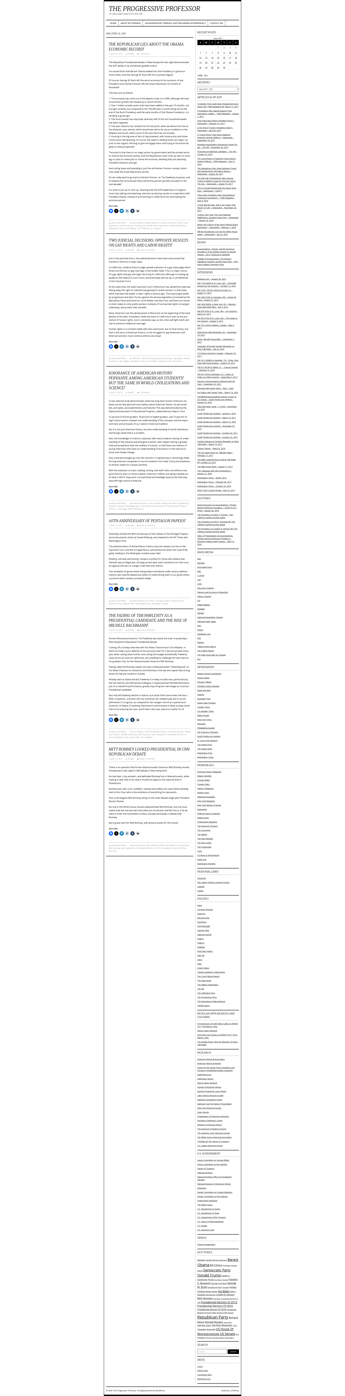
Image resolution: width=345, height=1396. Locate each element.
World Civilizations (136, 509)
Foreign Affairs (203, 780)
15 (218, 57)
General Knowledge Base (129, 506)
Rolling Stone (203, 817)
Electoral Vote (203, 918)
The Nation (202, 834)
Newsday (201, 724)
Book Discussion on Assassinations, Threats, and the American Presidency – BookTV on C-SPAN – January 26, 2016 (217, 508)
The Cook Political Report (208, 976)
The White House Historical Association (214, 1137)
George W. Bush (175, 222)
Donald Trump (209, 1275)
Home (113, 23)
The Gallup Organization (207, 984)
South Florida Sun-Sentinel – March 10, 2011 (216, 417)
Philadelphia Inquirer (206, 728)
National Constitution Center (209, 1099)
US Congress (155, 228)
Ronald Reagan (214, 1322)
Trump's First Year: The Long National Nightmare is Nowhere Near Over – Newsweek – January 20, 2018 (217, 217)
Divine (224, 1390)
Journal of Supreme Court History (211, 1091)
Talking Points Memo (206, 646)
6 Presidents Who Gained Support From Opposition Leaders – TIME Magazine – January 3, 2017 (218, 114)
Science (112, 509)
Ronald (131, 53)
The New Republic (205, 838)
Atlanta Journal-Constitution (209, 673)
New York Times (204, 719)
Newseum (201, 1188)
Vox (199, 659)
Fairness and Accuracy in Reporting (212, 592)
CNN (199, 584)
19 (200, 62)
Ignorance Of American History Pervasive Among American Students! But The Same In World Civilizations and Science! (149, 380)
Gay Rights (177, 358)
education (173, 503)
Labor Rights (123, 361)
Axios (199, 905)
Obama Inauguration (206, 1244)
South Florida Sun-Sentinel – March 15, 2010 (216, 422)
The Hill (200, 989)
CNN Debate (151, 845)
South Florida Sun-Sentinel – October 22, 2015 (217, 437)
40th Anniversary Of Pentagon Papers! (147, 520)
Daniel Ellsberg (138, 600)
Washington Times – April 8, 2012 (212, 478)
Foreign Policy (203, 784)
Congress (226, 1265)
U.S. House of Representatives (210, 1221)
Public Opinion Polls (219, 1313)
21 (212, 62)
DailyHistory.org (204, 1074)
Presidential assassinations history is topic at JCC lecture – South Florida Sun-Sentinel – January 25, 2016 (216, 399)
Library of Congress (205, 1168)
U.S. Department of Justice (208, 1209)
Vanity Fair (201, 859)
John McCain (211, 1295)
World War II (229, 1338)
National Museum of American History (214, 1184)
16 (224, 57)
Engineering (183, 503)
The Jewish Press (204, 744)
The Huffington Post (206, 993)
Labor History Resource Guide (210, 1095)
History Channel (204, 596)
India (143, 506)
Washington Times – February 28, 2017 (214, 482)
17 (230, 57)
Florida (211, 1279)
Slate (199, 964)
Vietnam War (128, 603)
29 (218, 67)
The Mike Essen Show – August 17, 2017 (215, 466)
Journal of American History (209, 1087)
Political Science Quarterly (208, 813)
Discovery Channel (205, 588)
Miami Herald (203, 715)
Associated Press (204, 567)
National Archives (205, 1172)
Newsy (200, 630)
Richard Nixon (177, 600)
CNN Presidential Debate (155, 731)
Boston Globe (203, 678)
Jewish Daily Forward (206, 703)
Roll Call (200, 955)
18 (236, 57)
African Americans (220, 1260)
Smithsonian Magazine (207, 822)
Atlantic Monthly (204, 776)
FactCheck (201, 922)
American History (139, 503)
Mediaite (201, 609)
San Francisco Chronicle (207, 732)
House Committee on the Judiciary (212, 1164)
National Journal (204, 934)
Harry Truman (223, 1287)
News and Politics (118, 222)
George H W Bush (219, 1283)
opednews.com (204, 634)
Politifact (201, 947)
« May (200, 75)
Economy (163, 222)
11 (236, 52)
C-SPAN (200, 575)
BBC (199, 571)
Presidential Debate (177, 225)
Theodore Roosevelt (206, 1329)
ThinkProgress (203, 1005)
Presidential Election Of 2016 (215, 1306)
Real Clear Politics (205, 951)
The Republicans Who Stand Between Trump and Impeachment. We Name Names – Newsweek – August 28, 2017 (216, 171)
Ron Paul (113, 851)
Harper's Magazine (205, 788)
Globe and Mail (203, 690)
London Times (203, 707)
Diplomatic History (205, 1079)
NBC (199, 625)
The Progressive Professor (154, 9)
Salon (199, 959)
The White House (204, 1205)
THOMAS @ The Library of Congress (213, 1141)
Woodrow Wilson (218, 1338)
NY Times (150, 600)
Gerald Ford (212, 1287)
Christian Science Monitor (208, 686)
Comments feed (204, 1374)
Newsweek (202, 809)
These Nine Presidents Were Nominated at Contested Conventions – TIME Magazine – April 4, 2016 (216, 198)
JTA (198, 600)
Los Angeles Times (205, 711)
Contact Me (216, 23)
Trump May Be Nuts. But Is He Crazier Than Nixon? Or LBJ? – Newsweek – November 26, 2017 (217, 208)
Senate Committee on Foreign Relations (214, 1192)
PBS (199, 638)
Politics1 (201, 943)
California (136, 358)
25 (236, 62)
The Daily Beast (204, 980)
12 (200, 57)
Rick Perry (182, 848)
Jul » (206, 75)
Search (233, 1351)
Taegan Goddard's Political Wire (211, 972)
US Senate (227, 1333)
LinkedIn (201, 886)
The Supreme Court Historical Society (213, 1133)
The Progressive (204, 847)
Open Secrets (203, 1112)
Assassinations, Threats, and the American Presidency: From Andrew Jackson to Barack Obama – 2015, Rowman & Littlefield (216, 252)
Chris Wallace (137, 731)
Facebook (201, 878)
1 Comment (144, 53)
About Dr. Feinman (130, 23)
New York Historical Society (209, 1108)
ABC (199, 559)
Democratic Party (217, 1270)
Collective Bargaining (150, 358)
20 (206, 62)
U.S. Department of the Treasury (211, 1217)
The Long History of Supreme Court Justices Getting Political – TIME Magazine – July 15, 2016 (216, 161)
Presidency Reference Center (209, 1120)
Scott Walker (151, 361)
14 (212, 57)
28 (212, 67)
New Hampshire (161, 225)
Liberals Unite (203, 930)
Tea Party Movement (222, 1325)
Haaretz (200, 694)
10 (230, 52)
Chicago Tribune (204, 682)
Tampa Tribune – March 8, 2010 (211, 448)
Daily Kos (201, 913)
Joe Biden (224, 1291)
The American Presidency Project (211, 1129)
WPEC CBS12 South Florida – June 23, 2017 (216, 490)
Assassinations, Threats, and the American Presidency (175, 23)
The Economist (204, 830)
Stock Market (130, 228)
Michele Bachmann (129, 734)
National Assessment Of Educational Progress (166, 506)
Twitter (200, 891)
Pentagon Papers (162, 600)
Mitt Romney (144, 734)
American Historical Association (211, 1059)
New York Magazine (206, 801)
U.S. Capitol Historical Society (210, 1145)
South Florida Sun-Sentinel (208, 736)
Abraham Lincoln (204, 1260)
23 (224, 62)
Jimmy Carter (211, 1291)
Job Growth (148, 225)
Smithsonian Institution (207, 1200)
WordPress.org (203, 1379)
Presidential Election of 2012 (148, 848)
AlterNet (201, 563)
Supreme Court (164, 361)
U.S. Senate (202, 1225)
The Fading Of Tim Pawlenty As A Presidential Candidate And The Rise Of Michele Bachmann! (148, 620)
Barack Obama (151, 222)
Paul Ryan (216, 1299)
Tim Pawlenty (143, 228)
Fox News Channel (175, 731)
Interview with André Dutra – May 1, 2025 (215, 388)
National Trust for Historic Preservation (214, 1104)
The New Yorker (204, 843)
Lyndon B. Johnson (225, 1294)
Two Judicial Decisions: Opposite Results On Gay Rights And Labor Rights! (148, 243)
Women (209, 1338)
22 (218, 62)
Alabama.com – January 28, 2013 (211, 279)
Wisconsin (176, 361)
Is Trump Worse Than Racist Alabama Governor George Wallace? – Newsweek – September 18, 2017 (215, 137)
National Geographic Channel (210, 617)
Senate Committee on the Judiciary (212, 1196)
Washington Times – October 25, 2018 (214, 486)
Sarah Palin (134, 737)
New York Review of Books (209, 805)
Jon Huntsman (183, 845)
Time (199, 851)
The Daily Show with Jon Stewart (211, 655)
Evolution (113, 506)
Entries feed (202, 1370)
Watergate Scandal (159, 603)
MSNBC (200, 613)
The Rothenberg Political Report (211, 1001)
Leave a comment (147, 250)
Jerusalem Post (204, 698)
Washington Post (142, 603)
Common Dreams (205, 909)
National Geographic (206, 797)
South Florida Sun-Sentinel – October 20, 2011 (217, 433)
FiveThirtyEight (203, 926)
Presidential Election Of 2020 (211, 1309)
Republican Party (116, 228)
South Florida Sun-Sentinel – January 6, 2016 (216, 413)
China (150, 503)
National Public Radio (206, 621)
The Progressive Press (207, 997)
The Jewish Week (204, 749)
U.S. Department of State (208, 1213)
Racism (230, 1313)
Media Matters (203, 605)
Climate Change (161, 503)
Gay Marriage (166, 358)
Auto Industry (138, 222)
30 (224, 67)
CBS (199, 579)
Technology (121, 509)
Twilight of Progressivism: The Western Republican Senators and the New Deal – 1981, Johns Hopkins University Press (217, 262)
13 (206, 57)
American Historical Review (209, 1063)
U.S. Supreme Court (205, 1230)
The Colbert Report (205, 650)
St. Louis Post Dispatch (207, 740)
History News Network (207, 1030)
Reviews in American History (209, 1124)
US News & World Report (208, 855)
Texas (235, 1325)
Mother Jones (203, 792)
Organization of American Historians (213, 1116)
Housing (138, 225)
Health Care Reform (167, 845)
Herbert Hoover (126, 225)
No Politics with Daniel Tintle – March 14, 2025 (217, 392)
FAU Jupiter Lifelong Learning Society (213, 882)
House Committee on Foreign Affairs (213, 1160)
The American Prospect (207, 826)
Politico (200, 938)
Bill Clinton (216, 1265)
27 (206, 67)
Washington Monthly (206, 863)
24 (230, 62)
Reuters (200, 642)
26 (200, 67)
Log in (200, 1366)
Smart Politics (203, 968)
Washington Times (205, 757)
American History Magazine (209, 772)
